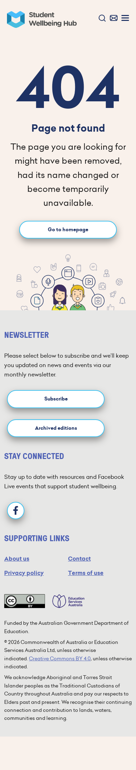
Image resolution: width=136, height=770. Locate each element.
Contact (79, 559)
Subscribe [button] (56, 399)
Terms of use (86, 573)
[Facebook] (15, 510)
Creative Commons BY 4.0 (60, 658)
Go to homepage (68, 229)
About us (16, 559)
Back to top (114, 743)
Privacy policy (24, 573)
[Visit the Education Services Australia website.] (65, 601)
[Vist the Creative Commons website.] (24, 601)
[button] (100, 18)
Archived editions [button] (56, 428)
